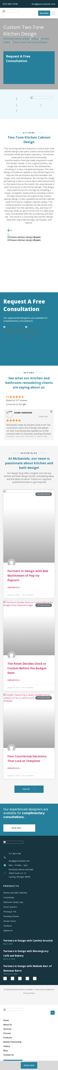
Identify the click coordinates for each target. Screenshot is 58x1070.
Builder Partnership (12, 1042)
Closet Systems (10, 907)
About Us (7, 1024)
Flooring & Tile (9, 911)
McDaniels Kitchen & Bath (16, 38)
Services (7, 1029)
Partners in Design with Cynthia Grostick (28, 940)
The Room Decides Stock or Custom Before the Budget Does (26, 668)
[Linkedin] (27, 978)
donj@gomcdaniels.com (19, 861)
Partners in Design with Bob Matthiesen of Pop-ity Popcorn (27, 575)
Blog (5, 1050)
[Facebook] (5, 978)
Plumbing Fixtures (11, 916)
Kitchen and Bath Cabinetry (15, 892)
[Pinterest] (34, 978)
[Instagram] (20, 978)
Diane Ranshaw (23, 412)
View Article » (13, 587)
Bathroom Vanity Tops (13, 902)
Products (7, 1037)
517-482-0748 (15, 853)
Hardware (7, 925)
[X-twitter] (12, 978)
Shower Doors (9, 921)
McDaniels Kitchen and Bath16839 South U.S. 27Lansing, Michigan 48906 (21, 873)
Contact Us (8, 1055)
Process (7, 1033)
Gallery (35, 38)
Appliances (8, 930)
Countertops (8, 897)
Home (6, 1020)
